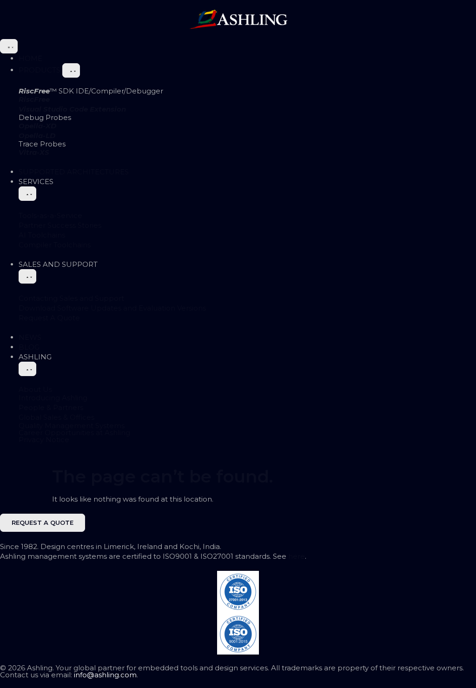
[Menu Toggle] (9, 46)
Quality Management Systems (72, 425)
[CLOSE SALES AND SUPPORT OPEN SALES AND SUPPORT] (27, 276)
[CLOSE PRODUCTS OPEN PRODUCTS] (71, 70)
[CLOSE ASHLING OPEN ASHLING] (27, 369)
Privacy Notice (44, 439)
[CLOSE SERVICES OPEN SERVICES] (27, 193)
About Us (35, 389)
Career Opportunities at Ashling (74, 432)
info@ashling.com (105, 674)
